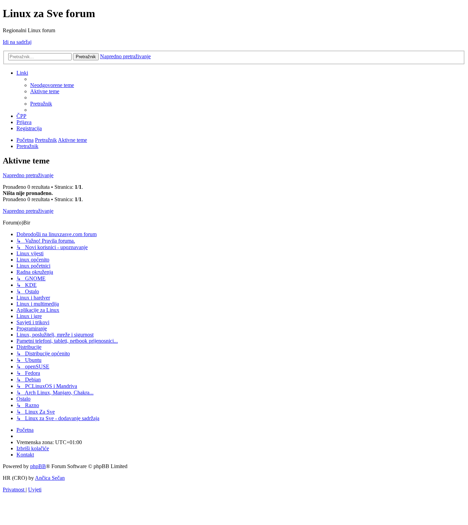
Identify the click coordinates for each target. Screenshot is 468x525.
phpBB (38, 466)
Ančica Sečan (50, 478)
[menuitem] (52, 85)
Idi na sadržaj (17, 42)
